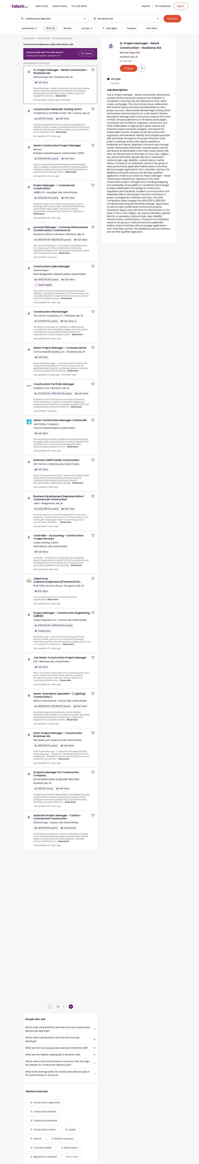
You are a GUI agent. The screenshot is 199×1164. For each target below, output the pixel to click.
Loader (72, 1129)
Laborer (37, 1138)
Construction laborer (44, 1111)
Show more (61, 95)
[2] (71, 1006)
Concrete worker (42, 1147)
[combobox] (53, 18)
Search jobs (29, 38)
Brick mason (71, 1147)
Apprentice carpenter (45, 1156)
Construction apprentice (46, 1102)
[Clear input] (84, 18)
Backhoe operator (64, 1138)
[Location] (123, 18)
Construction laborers (45, 1120)
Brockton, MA (43, 38)
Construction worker (44, 1129)
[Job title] (51, 18)
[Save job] (93, 69)
